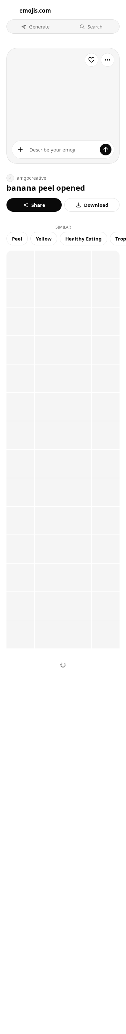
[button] (35, 26)
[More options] (107, 60)
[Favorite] (91, 60)
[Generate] (105, 149)
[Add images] (20, 149)
